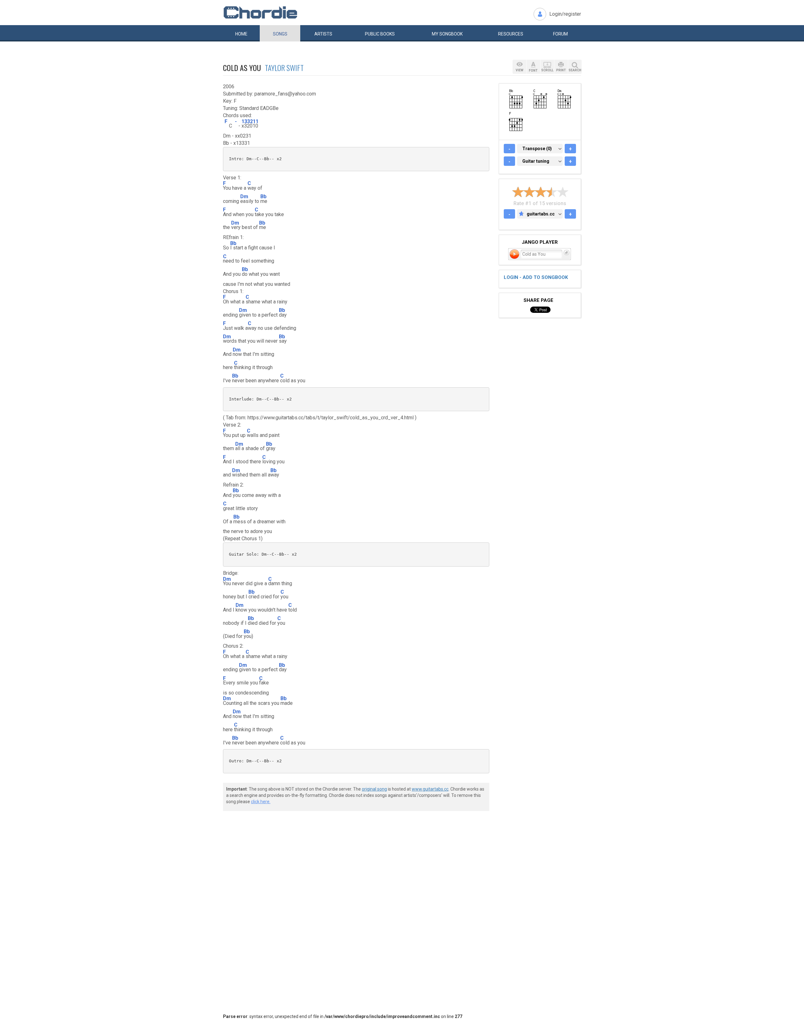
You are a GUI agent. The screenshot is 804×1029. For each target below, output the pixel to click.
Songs (280, 33)
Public (380, 33)
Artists (323, 33)
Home (241, 33)
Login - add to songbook (536, 277)
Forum (560, 33)
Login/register (565, 14)
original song (374, 789)
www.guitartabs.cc (430, 789)
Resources (510, 33)
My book (447, 33)
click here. (260, 801)
